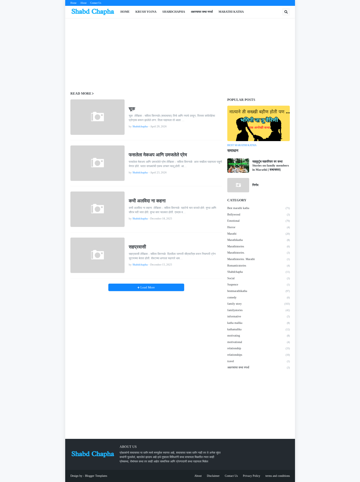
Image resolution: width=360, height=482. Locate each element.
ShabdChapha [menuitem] (173, 11)
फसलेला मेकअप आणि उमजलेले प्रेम (158, 154)
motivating (258, 335)
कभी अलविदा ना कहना (147, 200)
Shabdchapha (258, 271)
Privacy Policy (251, 475)
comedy (258, 297)
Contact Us (95, 2)
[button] (286, 12)
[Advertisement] (180, 52)
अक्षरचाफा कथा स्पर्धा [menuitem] (202, 11)
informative (258, 316)
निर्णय (255, 185)
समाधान (232, 150)
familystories (258, 310)
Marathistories (258, 246)
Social (258, 278)
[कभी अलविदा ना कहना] (97, 209)
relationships (258, 354)
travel (258, 361)
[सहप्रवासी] (97, 255)
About (83, 2)
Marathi (258, 233)
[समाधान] (258, 123)
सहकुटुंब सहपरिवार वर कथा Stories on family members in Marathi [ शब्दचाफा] (270, 165)
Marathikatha (258, 240)
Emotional (258, 220)
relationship (258, 348)
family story (258, 303)
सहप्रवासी (137, 246)
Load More (147, 287)
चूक (132, 108)
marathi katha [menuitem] (231, 11)
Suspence (258, 284)
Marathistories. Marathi (258, 259)
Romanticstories (258, 265)
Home (73, 2)
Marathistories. (258, 252)
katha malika (258, 322)
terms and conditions (277, 475)
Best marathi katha (258, 208)
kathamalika (258, 329)
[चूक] (97, 117)
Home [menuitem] (125, 11)
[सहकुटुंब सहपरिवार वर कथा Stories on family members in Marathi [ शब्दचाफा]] (238, 165)
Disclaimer (213, 475)
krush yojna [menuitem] (145, 11)
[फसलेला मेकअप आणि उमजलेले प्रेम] (97, 163)
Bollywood (258, 214)
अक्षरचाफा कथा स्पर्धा (258, 367)
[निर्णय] (238, 185)
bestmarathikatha (258, 291)
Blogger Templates (96, 475)
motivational (258, 342)
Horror (258, 227)
